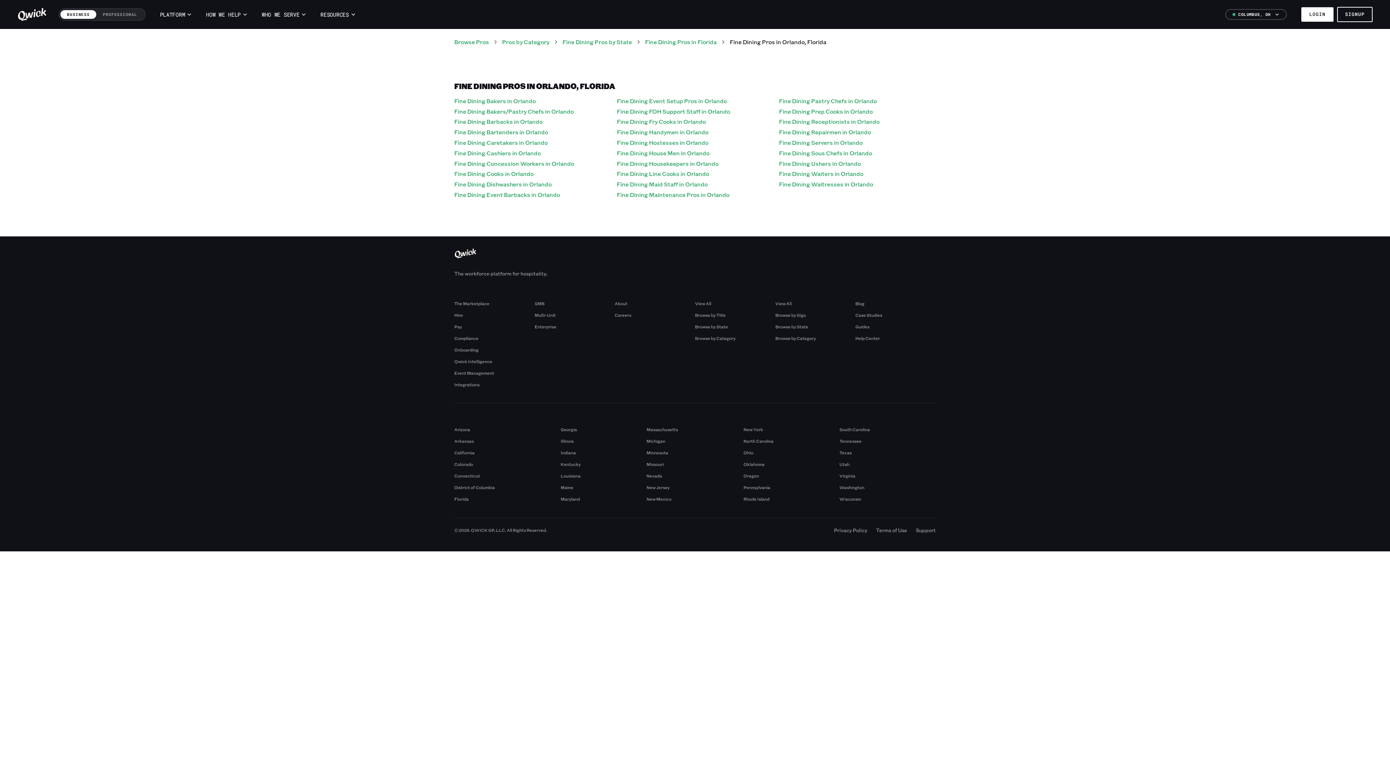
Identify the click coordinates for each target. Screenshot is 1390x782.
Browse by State (711, 326)
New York (753, 429)
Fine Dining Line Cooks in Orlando (663, 173)
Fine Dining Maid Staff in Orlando (662, 184)
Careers (623, 315)
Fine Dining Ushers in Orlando (820, 163)
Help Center (867, 338)
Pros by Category (525, 42)
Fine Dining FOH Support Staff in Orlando (673, 111)
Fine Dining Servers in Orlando (821, 142)
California (464, 452)
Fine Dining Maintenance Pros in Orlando (673, 194)
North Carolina (759, 441)
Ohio (748, 452)
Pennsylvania (757, 487)
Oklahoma (754, 464)
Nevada (654, 476)
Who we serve (280, 14)
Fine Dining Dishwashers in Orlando (503, 184)
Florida (461, 499)
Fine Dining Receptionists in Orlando (829, 121)
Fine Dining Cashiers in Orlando (497, 153)
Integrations (467, 384)
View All (703, 303)
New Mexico (658, 499)
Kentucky (571, 464)
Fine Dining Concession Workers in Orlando (514, 163)
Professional (120, 14)
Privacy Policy (850, 530)
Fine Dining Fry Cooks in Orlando (661, 121)
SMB (539, 303)
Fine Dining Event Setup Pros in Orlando (672, 101)
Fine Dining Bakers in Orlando (495, 101)
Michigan (655, 441)
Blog (859, 303)
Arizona (462, 429)
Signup (1355, 14)
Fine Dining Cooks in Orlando (494, 173)
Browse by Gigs (790, 315)
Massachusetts (662, 429)
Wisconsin (850, 499)
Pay (458, 326)
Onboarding (466, 350)
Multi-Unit (545, 315)
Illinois (567, 441)
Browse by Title (710, 315)
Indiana (568, 452)
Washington (851, 487)
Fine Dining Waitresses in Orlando (826, 184)
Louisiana (571, 476)
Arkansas (464, 441)
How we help (223, 14)
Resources (334, 14)
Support (926, 530)
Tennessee (850, 441)
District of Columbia (474, 487)
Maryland (570, 499)
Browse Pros (471, 42)
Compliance (466, 338)
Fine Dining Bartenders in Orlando (501, 132)
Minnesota (657, 452)
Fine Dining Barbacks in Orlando (498, 121)
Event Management (474, 373)
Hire (458, 315)
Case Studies (868, 315)
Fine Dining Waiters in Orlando (821, 173)
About (621, 303)
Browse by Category (715, 338)
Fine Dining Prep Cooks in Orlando (826, 111)
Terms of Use (891, 530)
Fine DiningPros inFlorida (681, 42)
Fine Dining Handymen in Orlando (662, 132)
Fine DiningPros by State (597, 42)
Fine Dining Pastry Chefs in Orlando (828, 101)
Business (78, 14)
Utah (844, 464)
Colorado (463, 464)
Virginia (847, 476)
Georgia (569, 429)
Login (1317, 14)
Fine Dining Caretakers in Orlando (501, 142)
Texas (845, 452)
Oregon (751, 476)
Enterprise (545, 326)
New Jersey (658, 487)
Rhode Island (757, 499)
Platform (172, 14)
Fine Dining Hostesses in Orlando (662, 142)
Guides (862, 326)
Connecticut (467, 476)
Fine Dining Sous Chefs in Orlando (825, 153)
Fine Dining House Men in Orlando (663, 153)
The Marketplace (471, 303)
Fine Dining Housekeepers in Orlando (668, 163)
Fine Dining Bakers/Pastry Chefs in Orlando (514, 111)
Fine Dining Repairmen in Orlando (825, 132)
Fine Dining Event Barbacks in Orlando (507, 194)
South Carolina (854, 429)
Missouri (655, 464)
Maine (567, 487)
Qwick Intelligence (473, 361)
